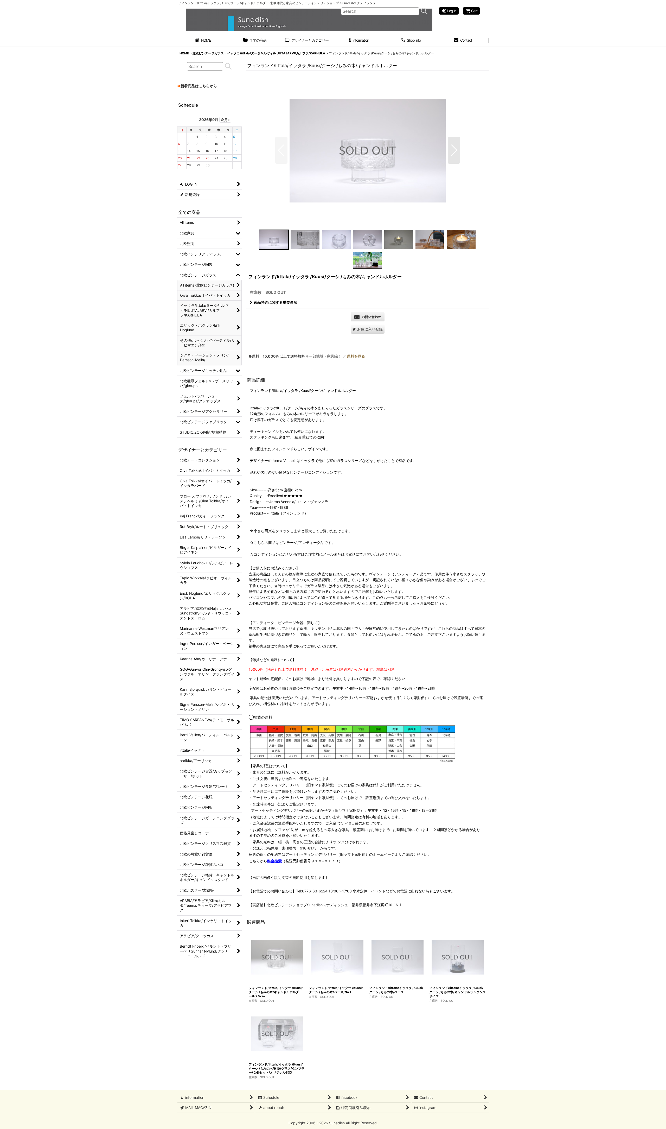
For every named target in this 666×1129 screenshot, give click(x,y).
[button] (281, 150)
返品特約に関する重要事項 (275, 302)
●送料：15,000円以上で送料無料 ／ (306, 356)
